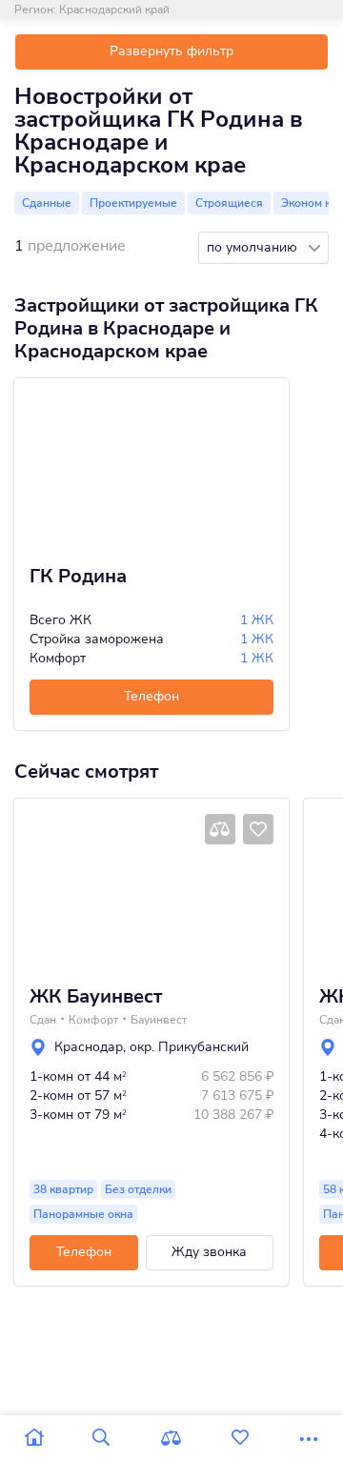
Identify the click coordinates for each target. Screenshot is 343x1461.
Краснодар (88, 1047)
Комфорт (93, 1019)
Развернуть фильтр (171, 51)
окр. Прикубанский (189, 1047)
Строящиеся (229, 203)
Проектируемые (133, 203)
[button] (34, 884)
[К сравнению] (220, 829)
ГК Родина (78, 576)
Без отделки (138, 1189)
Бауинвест (159, 1019)
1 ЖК (256, 620)
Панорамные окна (83, 1214)
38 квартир (63, 1189)
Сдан (43, 1019)
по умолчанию (254, 247)
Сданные (46, 203)
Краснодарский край (114, 9)
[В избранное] (258, 829)
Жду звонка (209, 1252)
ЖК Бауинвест (96, 996)
